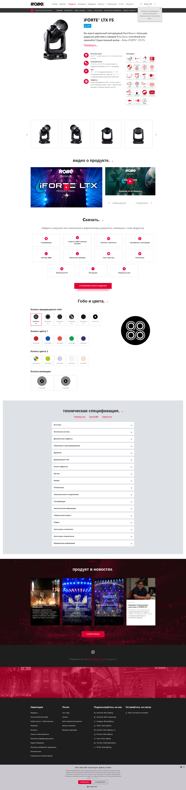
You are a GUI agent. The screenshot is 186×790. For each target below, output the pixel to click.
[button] (93, 786)
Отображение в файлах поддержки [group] (93, 286)
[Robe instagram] (93, 652)
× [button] (184, 767)
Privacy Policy (95, 778)
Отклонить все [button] (100, 782)
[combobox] (181, 767)
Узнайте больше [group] (93, 634)
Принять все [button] (84, 782)
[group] (27, 135)
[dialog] (93, 777)
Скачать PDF (93, 417)
